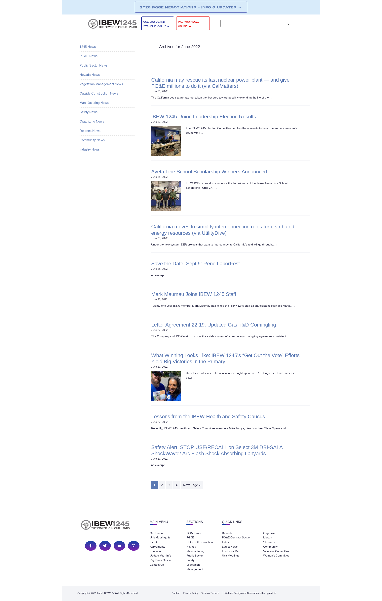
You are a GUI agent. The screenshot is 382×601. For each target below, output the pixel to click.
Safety (190, 560)
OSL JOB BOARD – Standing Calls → (156, 24)
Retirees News (90, 130)
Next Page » (192, 485)
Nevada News (90, 74)
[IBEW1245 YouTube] (119, 545)
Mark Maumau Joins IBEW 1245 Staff (193, 294)
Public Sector (194, 555)
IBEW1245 (112, 24)
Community (270, 546)
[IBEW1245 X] (105, 545)
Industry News (90, 149)
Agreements (157, 546)
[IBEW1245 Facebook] (91, 545)
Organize (269, 533)
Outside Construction (199, 542)
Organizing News (92, 121)
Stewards (269, 542)
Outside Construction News (99, 93)
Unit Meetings (230, 555)
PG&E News (88, 56)
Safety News (88, 112)
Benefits (227, 533)
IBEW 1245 (112, 525)
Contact (176, 593)
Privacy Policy (190, 593)
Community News (92, 140)
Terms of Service (210, 593)
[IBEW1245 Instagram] (133, 545)
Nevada (191, 546)
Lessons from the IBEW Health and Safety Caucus (208, 416)
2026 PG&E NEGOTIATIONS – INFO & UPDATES (191, 7)
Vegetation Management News (101, 84)
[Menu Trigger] (70, 23)
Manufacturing (195, 551)
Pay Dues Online (160, 560)
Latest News (230, 546)
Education (156, 551)
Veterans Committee (276, 551)
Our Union (156, 533)
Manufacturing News (94, 102)
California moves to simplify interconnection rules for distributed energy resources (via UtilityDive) (222, 230)
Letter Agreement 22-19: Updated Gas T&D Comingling (213, 325)
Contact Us (157, 564)
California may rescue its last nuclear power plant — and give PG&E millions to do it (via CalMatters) (220, 83)
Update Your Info (160, 555)
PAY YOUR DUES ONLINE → (189, 24)
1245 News (88, 46)
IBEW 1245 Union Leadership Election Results (203, 117)
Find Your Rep (231, 551)
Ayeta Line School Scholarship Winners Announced (209, 172)
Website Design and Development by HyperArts (250, 593)
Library (267, 537)
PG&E (190, 537)
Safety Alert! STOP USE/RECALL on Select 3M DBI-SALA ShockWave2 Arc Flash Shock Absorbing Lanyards (217, 450)
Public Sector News (93, 65)
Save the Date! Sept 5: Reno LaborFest (195, 264)
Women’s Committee (276, 555)
